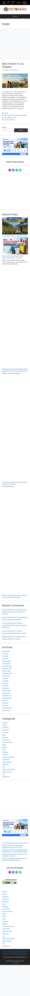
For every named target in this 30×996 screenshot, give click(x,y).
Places (4, 744)
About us (6, 951)
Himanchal (5, 732)
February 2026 (6, 661)
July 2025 (5, 678)
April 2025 (5, 685)
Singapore (5, 752)
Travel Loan (5, 764)
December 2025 (7, 666)
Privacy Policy (8, 954)
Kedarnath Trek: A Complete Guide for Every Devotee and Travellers (14, 612)
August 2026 (6, 651)
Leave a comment (9, 119)
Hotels (6, 113)
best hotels (7, 115)
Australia (4, 722)
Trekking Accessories (8, 769)
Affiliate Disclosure (20, 954)
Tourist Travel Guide (8, 757)
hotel (3, 117)
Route (4, 749)
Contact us (14, 951)
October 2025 (6, 671)
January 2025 (6, 693)
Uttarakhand (6, 776)
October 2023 (6, 710)
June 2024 (5, 700)
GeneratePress (15, 962)
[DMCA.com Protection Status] (9, 884)
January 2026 (6, 663)
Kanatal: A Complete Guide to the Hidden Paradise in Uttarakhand (14, 625)
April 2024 (5, 705)
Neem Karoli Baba (7, 742)
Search (4, 127)
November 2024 (7, 698)
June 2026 (5, 653)
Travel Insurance (7, 762)
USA (14, 117)
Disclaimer (19, 2)
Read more (20, 108)
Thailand (4, 754)
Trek (3, 767)
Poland (4, 747)
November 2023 (7, 708)
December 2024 (7, 695)
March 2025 (5, 688)
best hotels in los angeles (18, 115)
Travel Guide (6, 759)
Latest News (6, 739)
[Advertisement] (15, 44)
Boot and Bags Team (8, 609)
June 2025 (5, 680)
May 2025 (5, 683)
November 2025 (7, 668)
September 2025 (7, 673)
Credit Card (5, 730)
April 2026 (5, 658)
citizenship (5, 727)
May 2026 (5, 656)
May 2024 (5, 703)
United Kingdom (7, 772)
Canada (4, 725)
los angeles (9, 117)
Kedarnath (5, 737)
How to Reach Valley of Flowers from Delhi (14, 236)
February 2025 (6, 690)
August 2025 (6, 675)
